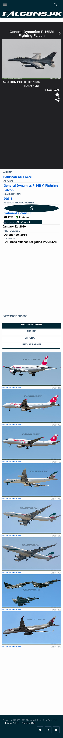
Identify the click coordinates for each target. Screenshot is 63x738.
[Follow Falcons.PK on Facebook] (48, 729)
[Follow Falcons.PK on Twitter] (40, 729)
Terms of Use (28, 723)
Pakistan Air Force (17, 177)
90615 (8, 198)
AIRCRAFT (31, 338)
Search (50, 24)
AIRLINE (31, 331)
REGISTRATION (31, 344)
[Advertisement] (31, 137)
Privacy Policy (12, 723)
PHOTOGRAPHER (31, 324)
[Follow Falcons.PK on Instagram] (56, 729)
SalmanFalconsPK (18, 213)
